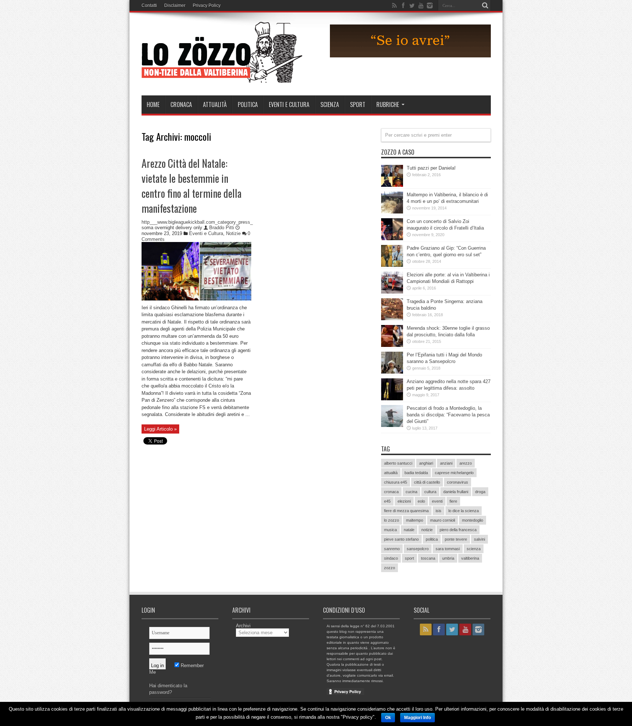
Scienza (329, 104)
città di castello (427, 482)
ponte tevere (456, 539)
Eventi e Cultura (289, 104)
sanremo (392, 549)
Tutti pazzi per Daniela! (431, 168)
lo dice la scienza (463, 510)
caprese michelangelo (454, 472)
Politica (248, 104)
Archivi (243, 625)
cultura (430, 491)
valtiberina (470, 558)
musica (390, 530)
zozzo (389, 568)
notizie (427, 530)
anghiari (426, 463)
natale (409, 530)
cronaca (391, 491)
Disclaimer (174, 5)
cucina (411, 491)
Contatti (149, 5)
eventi (437, 501)
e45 (387, 501)
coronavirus (457, 482)
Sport (357, 104)
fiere (453, 501)
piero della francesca (458, 530)
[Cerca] (485, 5)
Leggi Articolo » (160, 429)
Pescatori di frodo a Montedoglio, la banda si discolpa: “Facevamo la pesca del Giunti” (448, 414)
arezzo (465, 463)
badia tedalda (416, 472)
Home (153, 104)
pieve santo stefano (401, 539)
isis (438, 510)
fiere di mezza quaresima (406, 510)
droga (480, 491)
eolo (421, 501)
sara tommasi (448, 549)
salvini (479, 539)
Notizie (233, 233)
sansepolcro (418, 549)
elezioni (404, 501)
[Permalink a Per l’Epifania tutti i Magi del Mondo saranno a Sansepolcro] (392, 372)
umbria (448, 558)
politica (432, 539)
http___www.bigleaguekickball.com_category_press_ (197, 222)
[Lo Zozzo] (222, 77)
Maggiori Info (417, 717)
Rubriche (387, 104)
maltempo (414, 520)
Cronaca (181, 104)
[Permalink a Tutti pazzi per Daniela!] (392, 185)
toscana (428, 558)
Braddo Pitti (222, 227)
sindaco (391, 558)
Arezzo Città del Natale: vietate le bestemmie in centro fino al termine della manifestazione (191, 186)
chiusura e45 (395, 482)
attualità (391, 472)
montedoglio (472, 520)
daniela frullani (455, 491)
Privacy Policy (207, 5)
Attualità (215, 104)
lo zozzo (391, 520)
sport (409, 558)
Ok (388, 717)
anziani (446, 463)
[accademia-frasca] (410, 55)
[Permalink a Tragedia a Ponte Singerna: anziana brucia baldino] (392, 318)
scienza (474, 549)
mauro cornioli (442, 520)
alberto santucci (398, 463)
